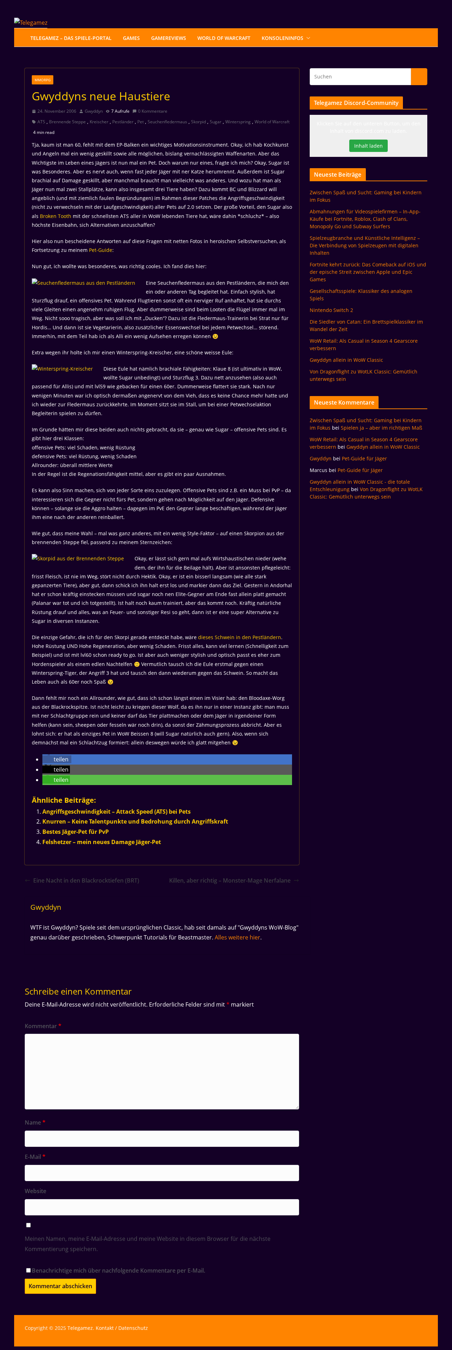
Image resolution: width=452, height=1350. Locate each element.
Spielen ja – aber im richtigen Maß (381, 427)
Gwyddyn (94, 111)
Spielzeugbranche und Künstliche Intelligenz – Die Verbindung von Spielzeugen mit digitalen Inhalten (365, 245)
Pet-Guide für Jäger (364, 458)
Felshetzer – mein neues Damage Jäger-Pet (101, 842)
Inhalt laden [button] (368, 145)
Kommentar (43, 1026)
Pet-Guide (100, 250)
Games (131, 38)
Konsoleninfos (282, 38)
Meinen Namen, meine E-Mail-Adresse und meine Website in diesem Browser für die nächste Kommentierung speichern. (147, 1244)
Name (35, 1122)
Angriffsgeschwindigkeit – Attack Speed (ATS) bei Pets (116, 811)
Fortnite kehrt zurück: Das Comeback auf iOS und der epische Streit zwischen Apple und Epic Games (368, 272)
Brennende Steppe (67, 122)
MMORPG (42, 79)
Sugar (215, 122)
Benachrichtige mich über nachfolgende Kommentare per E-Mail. (118, 1270)
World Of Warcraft (223, 38)
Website (35, 1191)
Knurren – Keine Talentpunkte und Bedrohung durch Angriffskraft (135, 821)
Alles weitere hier (237, 937)
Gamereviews (168, 38)
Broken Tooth (55, 216)
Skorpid (198, 122)
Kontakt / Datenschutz (122, 1328)
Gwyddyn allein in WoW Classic (346, 359)
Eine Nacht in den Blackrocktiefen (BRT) (86, 880)
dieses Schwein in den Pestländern (239, 637)
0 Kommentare (152, 111)
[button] (306, 38)
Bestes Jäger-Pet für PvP (75, 832)
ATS (41, 122)
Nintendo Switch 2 (331, 310)
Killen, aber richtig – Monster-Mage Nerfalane (230, 880)
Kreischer (99, 122)
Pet (140, 122)
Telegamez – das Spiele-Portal (71, 38)
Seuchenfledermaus (167, 122)
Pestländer (122, 122)
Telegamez (80, 1328)
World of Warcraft (272, 122)
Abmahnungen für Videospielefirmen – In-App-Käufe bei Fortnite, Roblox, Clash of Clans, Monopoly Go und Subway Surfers (365, 219)
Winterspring (238, 122)
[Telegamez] (30, 22)
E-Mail (35, 1157)
